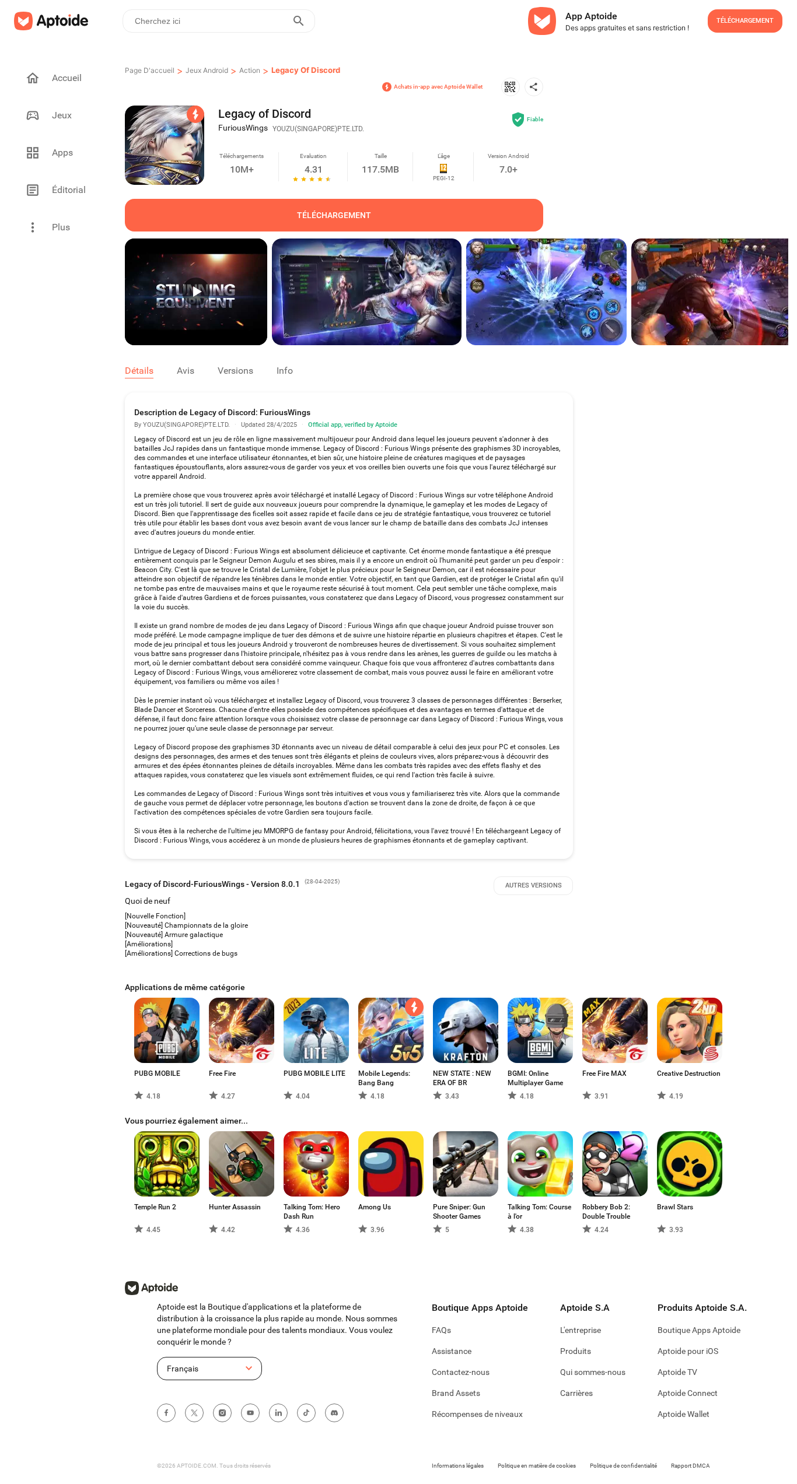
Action (249, 70)
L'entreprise (580, 1330)
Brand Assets (456, 1393)
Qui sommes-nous (592, 1372)
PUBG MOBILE (157, 1073)
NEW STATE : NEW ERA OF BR (462, 1078)
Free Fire (222, 1073)
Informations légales (458, 1465)
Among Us (374, 1207)
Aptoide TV (677, 1372)
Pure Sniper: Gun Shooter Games (459, 1211)
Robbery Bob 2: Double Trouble (606, 1211)
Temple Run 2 (155, 1207)
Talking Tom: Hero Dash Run (312, 1211)
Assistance (451, 1351)
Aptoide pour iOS (688, 1351)
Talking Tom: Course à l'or (539, 1211)
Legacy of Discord (305, 70)
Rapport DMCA (690, 1465)
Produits (575, 1351)
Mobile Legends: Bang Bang (384, 1078)
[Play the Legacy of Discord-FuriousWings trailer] (196, 291)
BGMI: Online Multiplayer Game (535, 1078)
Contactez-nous (461, 1372)
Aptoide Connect (688, 1393)
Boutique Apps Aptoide (699, 1330)
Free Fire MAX (604, 1073)
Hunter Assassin (235, 1207)
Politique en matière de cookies (537, 1465)
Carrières (576, 1393)
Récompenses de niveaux (477, 1414)
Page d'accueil (149, 70)
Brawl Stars (675, 1207)
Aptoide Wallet (683, 1414)
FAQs (441, 1330)
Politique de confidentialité (623, 1465)
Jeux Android (207, 70)
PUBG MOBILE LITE (314, 1073)
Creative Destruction (689, 1073)
